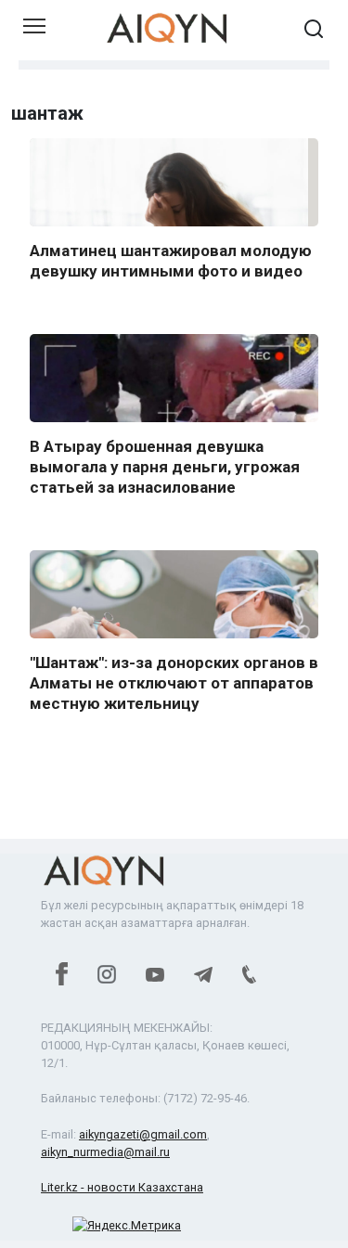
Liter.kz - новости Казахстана (122, 1187)
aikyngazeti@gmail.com (143, 1134)
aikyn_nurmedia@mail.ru (105, 1152)
